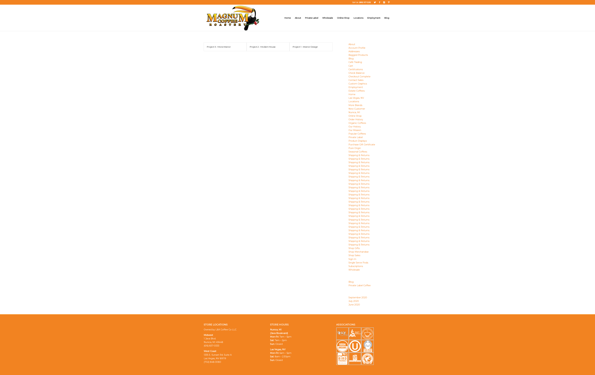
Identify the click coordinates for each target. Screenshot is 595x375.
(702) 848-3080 (212, 362)
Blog (351, 58)
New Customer (356, 108)
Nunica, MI (354, 112)
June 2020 (354, 304)
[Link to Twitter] (375, 2)
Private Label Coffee (359, 285)
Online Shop (355, 116)
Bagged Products (358, 55)
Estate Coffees (356, 90)
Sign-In (352, 259)
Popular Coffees (357, 133)
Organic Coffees (357, 123)
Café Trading (355, 62)
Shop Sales (354, 255)
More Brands (355, 105)
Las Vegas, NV (356, 98)
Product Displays (357, 140)
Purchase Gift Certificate (361, 144)
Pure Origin (354, 148)
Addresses (354, 51)
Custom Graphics (357, 83)
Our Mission (354, 130)
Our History (354, 126)
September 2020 (357, 297)
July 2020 (353, 301)
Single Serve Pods (358, 262)
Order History (355, 119)
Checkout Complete (359, 76)
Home (351, 94)
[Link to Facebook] (379, 2)
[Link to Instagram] (384, 2)
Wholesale (354, 269)
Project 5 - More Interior (219, 47)
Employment (355, 87)
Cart (350, 65)
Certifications (355, 69)
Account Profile (356, 47)
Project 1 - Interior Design (305, 47)
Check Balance (356, 73)
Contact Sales (355, 80)
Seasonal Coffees (357, 151)
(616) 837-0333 (211, 345)
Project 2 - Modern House (262, 47)
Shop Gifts (354, 248)
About (351, 44)
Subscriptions (355, 266)
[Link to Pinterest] (389, 2)
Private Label (355, 137)
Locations (353, 101)
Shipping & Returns (358, 155)
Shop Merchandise (358, 251)
